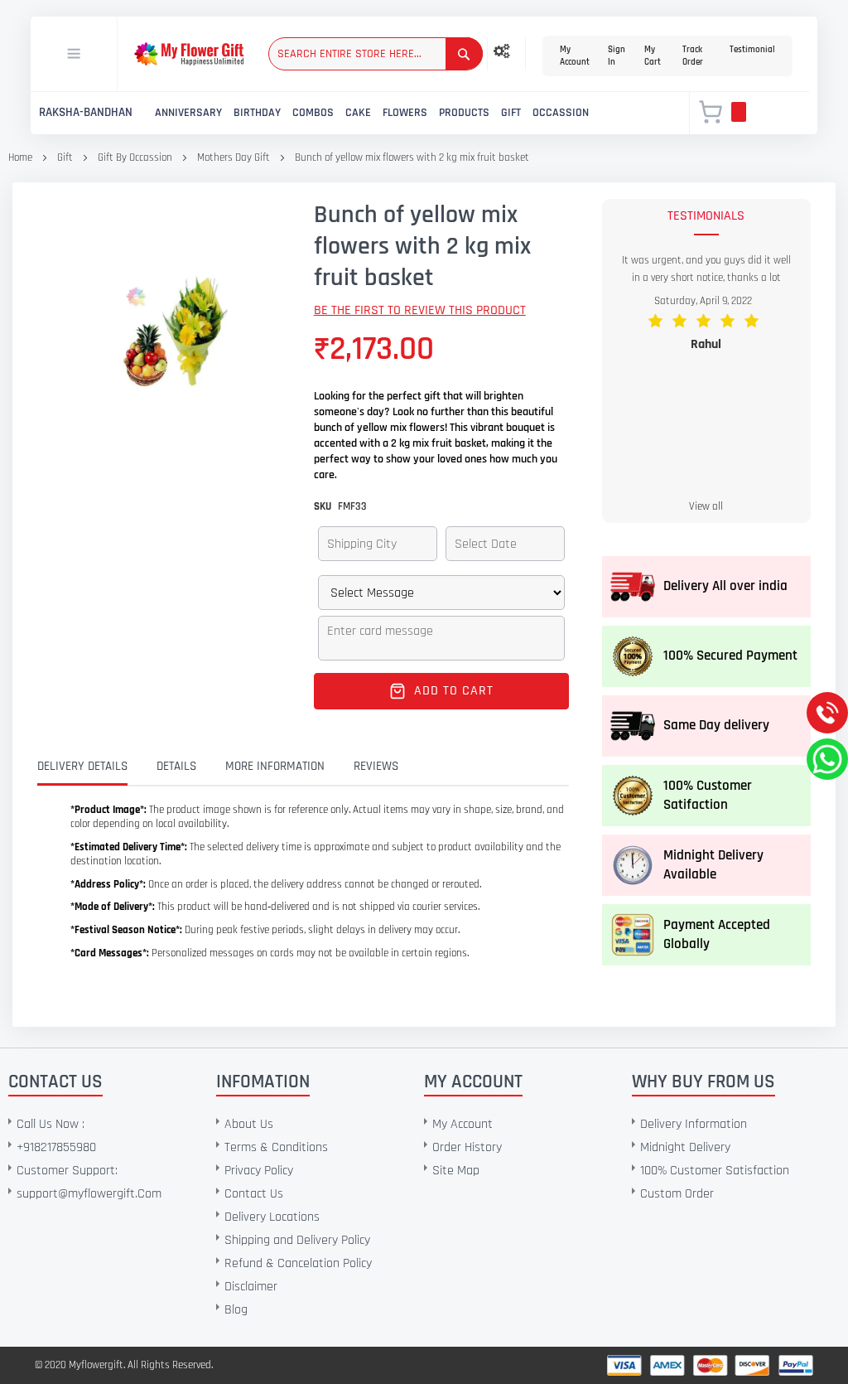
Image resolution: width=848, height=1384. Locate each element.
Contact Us (253, 1194)
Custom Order (677, 1194)
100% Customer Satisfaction (714, 1170)
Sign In (616, 56)
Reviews (376, 766)
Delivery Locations (272, 1217)
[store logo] (188, 53)
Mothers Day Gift (233, 157)
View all (706, 506)
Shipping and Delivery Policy (297, 1240)
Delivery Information (693, 1124)
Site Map (455, 1170)
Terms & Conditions (276, 1147)
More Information (275, 766)
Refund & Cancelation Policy (298, 1263)
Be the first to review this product (420, 310)
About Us (248, 1124)
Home (20, 157)
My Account (575, 56)
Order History (467, 1147)
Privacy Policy (258, 1170)
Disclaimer (250, 1286)
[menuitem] (86, 113)
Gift (65, 157)
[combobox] (375, 53)
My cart (652, 56)
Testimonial (752, 50)
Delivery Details (82, 766)
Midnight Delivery (685, 1147)
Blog (236, 1310)
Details (176, 766)
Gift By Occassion (136, 157)
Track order (692, 56)
